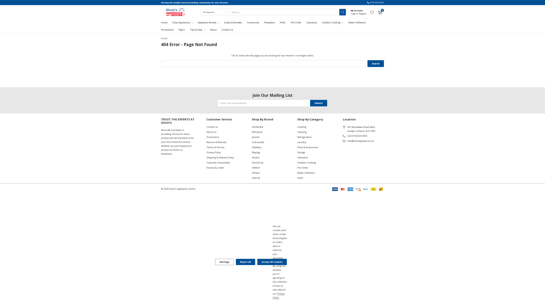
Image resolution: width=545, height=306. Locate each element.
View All (256, 177)
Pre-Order (302, 167)
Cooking (301, 126)
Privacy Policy (214, 152)
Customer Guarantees (218, 162)
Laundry (301, 142)
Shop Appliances (181, 22)
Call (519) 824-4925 (357, 135)
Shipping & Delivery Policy (220, 157)
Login (353, 13)
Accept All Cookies (272, 262)
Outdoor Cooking (331, 22)
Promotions (213, 137)
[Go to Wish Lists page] (372, 12)
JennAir (256, 137)
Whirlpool (257, 132)
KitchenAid (257, 126)
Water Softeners (306, 172)
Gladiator (257, 147)
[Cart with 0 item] (380, 12)
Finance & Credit (215, 167)
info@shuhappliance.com (360, 141)
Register (362, 13)
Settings (224, 262)
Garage (301, 152)
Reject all (245, 262)
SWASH (256, 167)
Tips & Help (196, 30)
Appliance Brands (207, 22)
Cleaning (302, 132)
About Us (211, 132)
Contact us (212, 126)
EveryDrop (257, 162)
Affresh (256, 172)
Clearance (302, 157)
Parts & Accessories (307, 147)
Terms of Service (215, 147)
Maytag (256, 152)
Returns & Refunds (217, 142)
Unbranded (258, 142)
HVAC (300, 177)
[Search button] (342, 12)
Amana (255, 157)
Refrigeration (304, 137)
